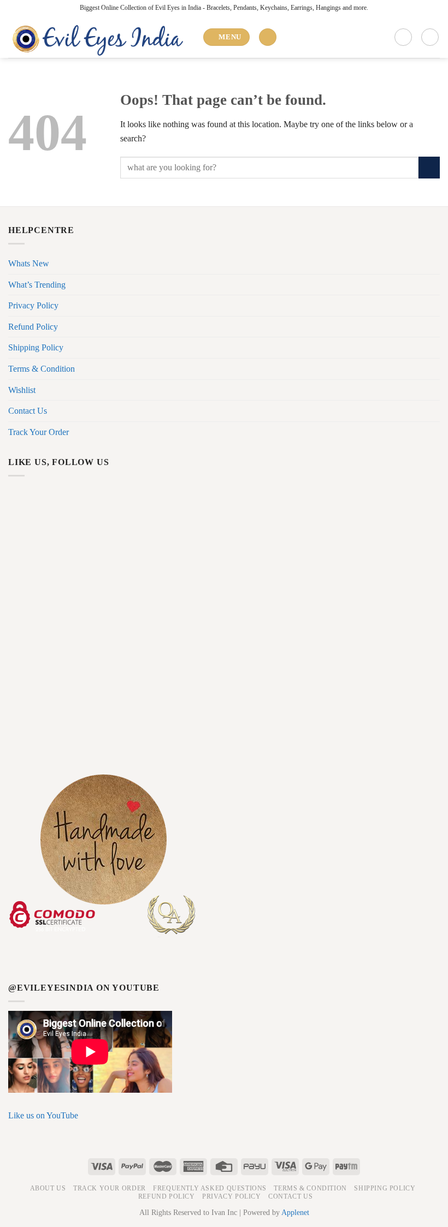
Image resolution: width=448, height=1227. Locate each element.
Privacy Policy (33, 305)
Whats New (28, 263)
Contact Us (27, 410)
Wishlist (22, 390)
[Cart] (430, 37)
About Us (48, 1188)
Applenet (295, 1212)
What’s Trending (37, 284)
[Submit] (429, 167)
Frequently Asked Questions (210, 1188)
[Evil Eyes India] (101, 36)
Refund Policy (33, 326)
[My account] (403, 37)
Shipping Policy (35, 347)
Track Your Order (38, 432)
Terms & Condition (41, 368)
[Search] (267, 37)
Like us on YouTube (43, 1115)
